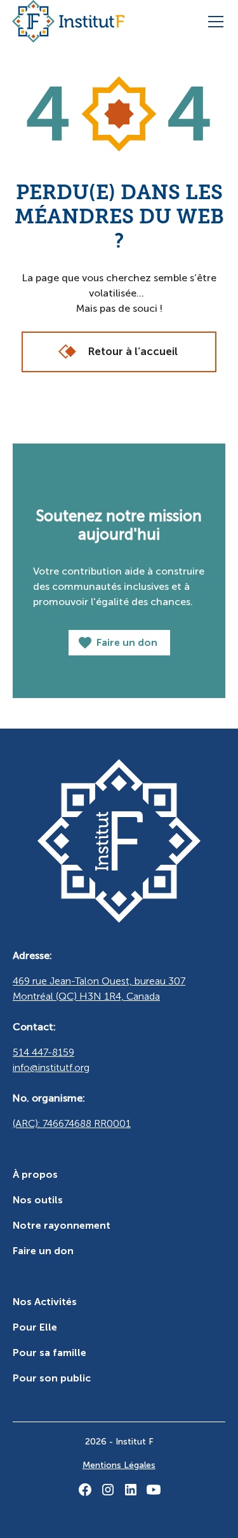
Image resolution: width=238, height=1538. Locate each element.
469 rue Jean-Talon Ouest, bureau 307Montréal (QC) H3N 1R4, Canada (99, 988)
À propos (35, 1174)
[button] (213, 21)
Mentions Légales (119, 1465)
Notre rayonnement (61, 1225)
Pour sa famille (49, 1352)
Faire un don (43, 1251)
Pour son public (52, 1378)
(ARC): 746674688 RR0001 (72, 1123)
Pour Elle (35, 1327)
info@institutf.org (51, 1067)
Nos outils (38, 1200)
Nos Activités (45, 1302)
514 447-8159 (43, 1052)
